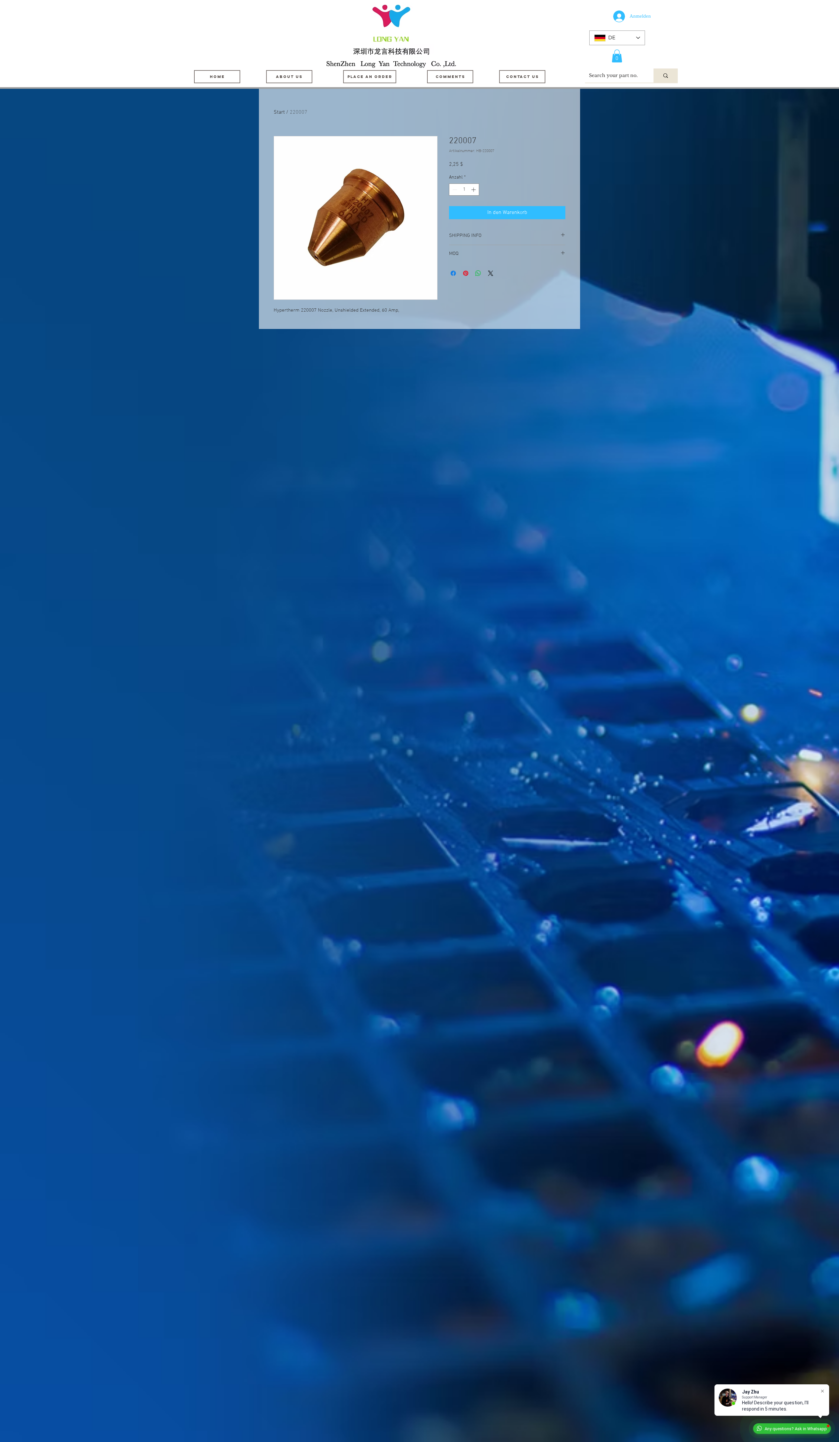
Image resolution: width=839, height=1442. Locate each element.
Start (279, 112)
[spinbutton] (464, 189)
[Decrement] (454, 189)
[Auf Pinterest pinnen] (466, 273)
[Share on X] (491, 273)
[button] (617, 55)
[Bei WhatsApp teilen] (478, 273)
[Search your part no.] (666, 75)
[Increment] (474, 189)
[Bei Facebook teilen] (453, 273)
